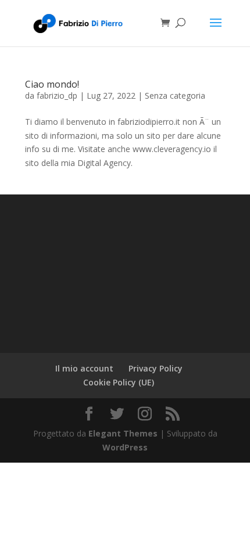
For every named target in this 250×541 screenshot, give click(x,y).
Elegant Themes (123, 433)
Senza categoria (175, 95)
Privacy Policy (155, 368)
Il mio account (84, 368)
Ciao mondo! (52, 84)
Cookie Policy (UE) (118, 382)
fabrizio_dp (57, 95)
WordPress (125, 447)
